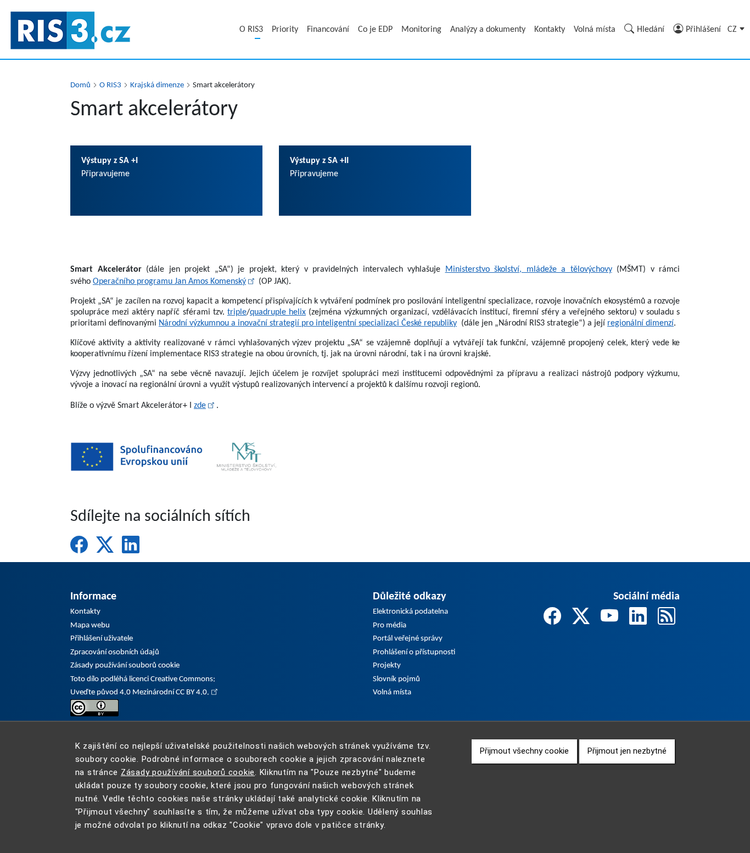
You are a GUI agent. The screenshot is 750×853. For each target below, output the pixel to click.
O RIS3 (251, 29)
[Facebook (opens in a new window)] (79, 544)
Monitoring (421, 29)
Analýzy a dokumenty (487, 29)
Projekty (387, 665)
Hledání (650, 29)
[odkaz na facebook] (552, 618)
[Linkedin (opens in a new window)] (130, 544)
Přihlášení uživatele (101, 639)
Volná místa (594, 29)
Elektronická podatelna (410, 612)
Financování (328, 29)
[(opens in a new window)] (94, 708)
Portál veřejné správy (408, 639)
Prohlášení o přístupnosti (414, 652)
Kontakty (549, 29)
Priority (285, 29)
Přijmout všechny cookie (524, 751)
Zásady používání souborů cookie (125, 665)
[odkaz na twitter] (581, 618)
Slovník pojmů (396, 679)
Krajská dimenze (157, 85)
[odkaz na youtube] (609, 618)
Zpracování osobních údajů (114, 652)
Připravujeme (109, 167)
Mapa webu (90, 625)
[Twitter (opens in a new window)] (105, 544)
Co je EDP (375, 29)
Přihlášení (703, 29)
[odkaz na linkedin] (638, 618)
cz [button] (733, 29)
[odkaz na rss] (666, 618)
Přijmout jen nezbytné (627, 751)
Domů (80, 85)
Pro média (389, 625)
